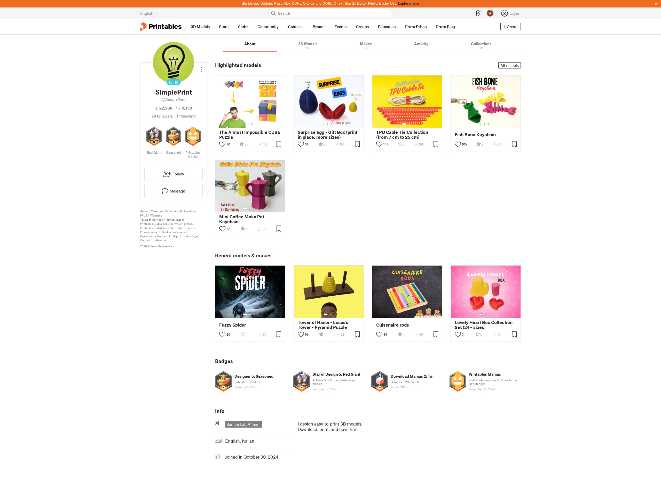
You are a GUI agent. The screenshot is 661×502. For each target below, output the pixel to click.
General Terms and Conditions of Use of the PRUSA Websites (168, 213)
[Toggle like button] (222, 144)
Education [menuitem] (387, 26)
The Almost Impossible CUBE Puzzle (249, 135)
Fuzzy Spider (232, 324)
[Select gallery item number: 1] (247, 124)
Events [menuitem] (341, 26)
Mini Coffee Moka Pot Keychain (241, 219)
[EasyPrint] (478, 13)
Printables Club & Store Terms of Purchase (167, 223)
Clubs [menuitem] (243, 26)
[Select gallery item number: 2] (252, 124)
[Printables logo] (161, 26)
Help (175, 236)
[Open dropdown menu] (201, 67)
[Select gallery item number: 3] (254, 209)
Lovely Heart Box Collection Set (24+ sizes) (484, 325)
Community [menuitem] (268, 26)
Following (186, 116)
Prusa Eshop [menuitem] (416, 26)
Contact (145, 240)
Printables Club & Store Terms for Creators (167, 227)
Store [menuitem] (224, 26)
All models (509, 65)
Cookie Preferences (174, 232)
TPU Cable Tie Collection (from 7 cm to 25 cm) (402, 135)
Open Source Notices (153, 236)
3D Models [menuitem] (200, 26)
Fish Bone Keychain (475, 134)
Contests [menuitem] (295, 26)
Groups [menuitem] (362, 26)
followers (162, 116)
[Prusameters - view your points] (490, 13)
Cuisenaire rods (392, 324)
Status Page (190, 236)
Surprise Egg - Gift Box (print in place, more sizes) (327, 135)
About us (160, 240)
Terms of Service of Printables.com (162, 219)
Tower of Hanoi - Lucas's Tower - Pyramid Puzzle (323, 325)
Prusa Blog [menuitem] (445, 26)
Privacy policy (148, 232)
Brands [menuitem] (319, 26)
